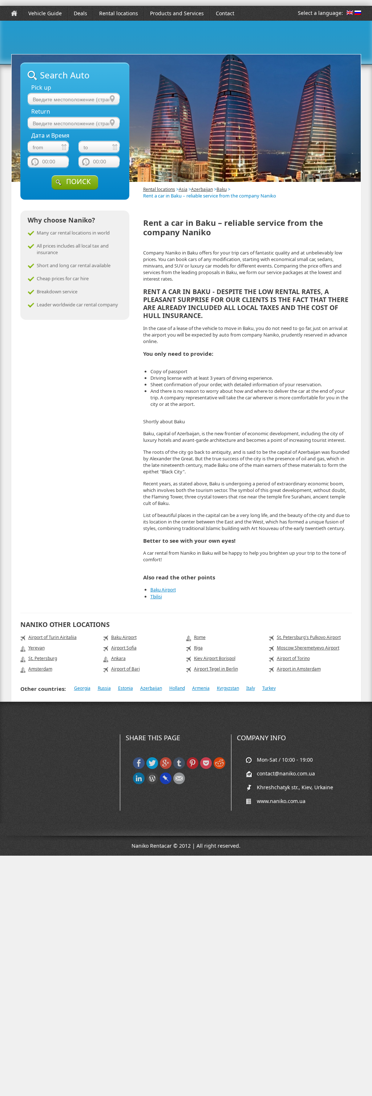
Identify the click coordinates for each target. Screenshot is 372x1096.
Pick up (41, 87)
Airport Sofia (124, 648)
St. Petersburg (42, 658)
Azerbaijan (202, 189)
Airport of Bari (125, 669)
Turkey (269, 688)
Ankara (118, 658)
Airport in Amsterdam (299, 669)
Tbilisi (156, 597)
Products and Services (177, 13)
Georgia (82, 688)
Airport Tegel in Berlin (216, 669)
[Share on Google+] (165, 767)
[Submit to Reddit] (219, 767)
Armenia (201, 688)
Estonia (125, 688)
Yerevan (36, 648)
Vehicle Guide (45, 13)
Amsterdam (40, 669)
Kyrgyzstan (228, 688)
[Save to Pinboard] (165, 782)
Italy (250, 688)
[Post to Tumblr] (179, 767)
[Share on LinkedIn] (139, 782)
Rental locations (118, 13)
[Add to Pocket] (206, 767)
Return (40, 111)
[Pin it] (192, 767)
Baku (222, 189)
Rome (200, 637)
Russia (104, 688)
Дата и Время (50, 135)
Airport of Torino (293, 658)
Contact (225, 13)
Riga (198, 648)
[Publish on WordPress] (152, 782)
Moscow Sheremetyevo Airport (308, 648)
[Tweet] (152, 767)
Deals (80, 13)
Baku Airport (163, 590)
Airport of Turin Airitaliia (52, 637)
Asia (183, 189)
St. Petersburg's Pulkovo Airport (309, 637)
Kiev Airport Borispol (214, 658)
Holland (177, 688)
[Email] (179, 782)
